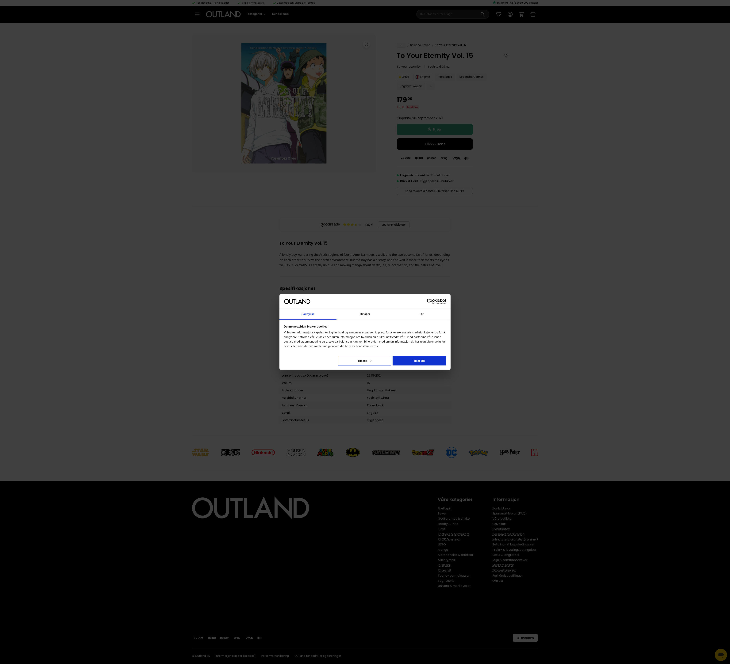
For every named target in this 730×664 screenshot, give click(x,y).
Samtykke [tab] (308, 314)
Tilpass (362, 360)
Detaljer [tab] (365, 314)
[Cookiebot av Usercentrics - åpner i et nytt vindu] (429, 301)
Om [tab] (422, 314)
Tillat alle (419, 360)
